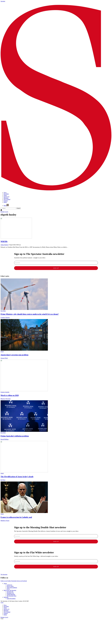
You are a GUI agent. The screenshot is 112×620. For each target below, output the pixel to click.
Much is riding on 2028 (10, 395)
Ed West (3, 480)
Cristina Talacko (5, 317)
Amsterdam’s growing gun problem (14, 355)
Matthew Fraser (5, 520)
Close (2, 602)
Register (3, 211)
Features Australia (5, 392)
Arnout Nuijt (4, 358)
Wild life (4, 241)
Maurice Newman (6, 398)
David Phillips (5, 439)
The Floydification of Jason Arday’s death (17, 477)
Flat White (3, 311)
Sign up (56, 268)
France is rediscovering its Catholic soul (16, 517)
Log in (6, 211)
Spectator (3, 1)
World (2, 351)
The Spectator (4, 574)
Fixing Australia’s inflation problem (15, 436)
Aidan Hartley (4, 245)
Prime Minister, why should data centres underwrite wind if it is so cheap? (30, 314)
